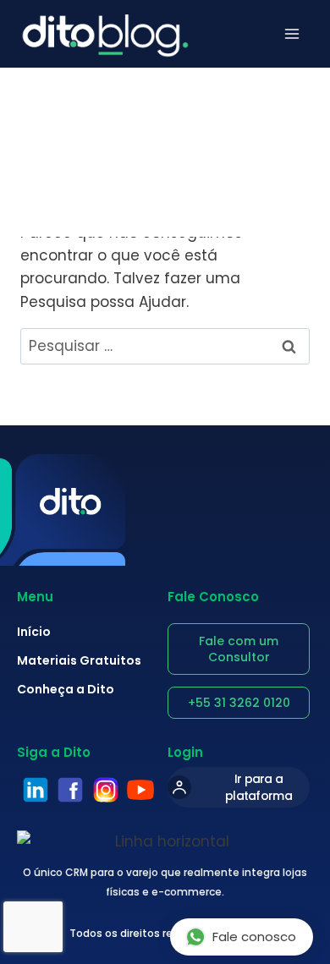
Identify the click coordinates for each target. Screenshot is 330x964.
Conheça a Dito (65, 689)
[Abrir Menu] (292, 33)
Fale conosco (254, 936)
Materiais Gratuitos (79, 660)
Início (34, 631)
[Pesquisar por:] (165, 346)
